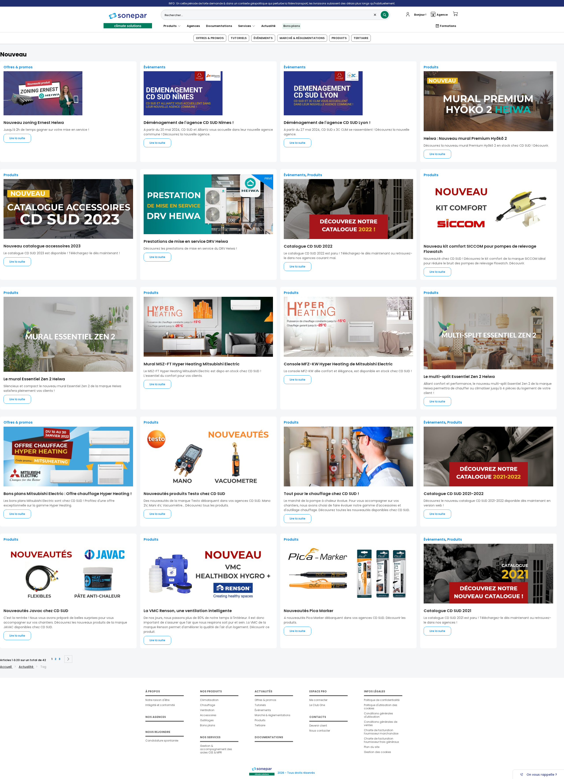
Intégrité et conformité (160, 705)
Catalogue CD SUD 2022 (308, 246)
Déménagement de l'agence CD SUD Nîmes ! (189, 122)
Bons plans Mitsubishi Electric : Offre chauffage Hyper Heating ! (68, 493)
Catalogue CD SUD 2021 (447, 610)
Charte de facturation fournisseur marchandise (381, 731)
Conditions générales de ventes (380, 723)
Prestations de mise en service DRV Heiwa (186, 241)
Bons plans (291, 26)
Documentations (219, 26)
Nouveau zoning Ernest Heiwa (34, 122)
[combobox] (275, 15)
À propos (152, 691)
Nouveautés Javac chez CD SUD (36, 610)
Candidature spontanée (161, 740)
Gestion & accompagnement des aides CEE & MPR (216, 749)
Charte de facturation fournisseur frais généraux (381, 740)
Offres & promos (210, 38)
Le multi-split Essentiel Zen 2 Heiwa (459, 376)
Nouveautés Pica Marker (308, 610)
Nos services (210, 737)
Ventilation (207, 710)
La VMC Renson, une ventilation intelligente (188, 610)
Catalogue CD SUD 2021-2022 (454, 493)
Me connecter (318, 700)
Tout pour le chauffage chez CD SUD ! (321, 493)
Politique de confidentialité (381, 700)
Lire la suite (17, 138)
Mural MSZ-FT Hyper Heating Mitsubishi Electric (191, 364)
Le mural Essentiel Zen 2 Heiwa (34, 379)
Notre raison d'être (157, 700)
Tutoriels (239, 38)
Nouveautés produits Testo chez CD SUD (184, 493)
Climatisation (209, 700)
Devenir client (318, 725)
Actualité (268, 26)
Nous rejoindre (157, 732)
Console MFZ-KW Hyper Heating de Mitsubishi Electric (338, 364)
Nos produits (211, 691)
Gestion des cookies (377, 752)
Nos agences (155, 717)
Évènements (263, 38)
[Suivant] (68, 659)
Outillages (207, 720)
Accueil (6, 667)
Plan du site (371, 747)
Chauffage (207, 705)
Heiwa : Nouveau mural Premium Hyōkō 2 (465, 138)
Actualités (263, 691)
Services (245, 26)
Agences (193, 26)
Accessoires (208, 715)
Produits (170, 26)
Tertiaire (361, 38)
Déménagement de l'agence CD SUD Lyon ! (327, 122)
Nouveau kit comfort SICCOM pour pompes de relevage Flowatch (480, 248)
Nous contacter (319, 730)
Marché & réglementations (302, 38)
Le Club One (317, 705)
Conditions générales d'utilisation (378, 715)
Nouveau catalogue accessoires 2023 (42, 246)
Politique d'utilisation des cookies (380, 706)
